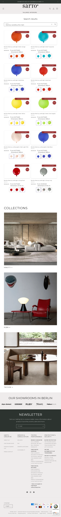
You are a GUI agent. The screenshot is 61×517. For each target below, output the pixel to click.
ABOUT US (6, 440)
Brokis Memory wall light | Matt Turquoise (42, 46)
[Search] (55, 24)
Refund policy (44, 511)
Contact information (32, 513)
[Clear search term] (51, 24)
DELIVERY (20, 440)
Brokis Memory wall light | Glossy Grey (41, 180)
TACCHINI (7, 387)
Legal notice (43, 513)
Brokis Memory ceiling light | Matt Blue (42, 147)
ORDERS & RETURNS (22, 446)
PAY (18, 443)
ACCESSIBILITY (21, 450)
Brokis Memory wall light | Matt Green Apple (43, 113)
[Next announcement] (58, 1)
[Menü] (58, 504)
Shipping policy (22, 513)
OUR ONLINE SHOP (9, 443)
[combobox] (30, 24)
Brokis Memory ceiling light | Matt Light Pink (16, 147)
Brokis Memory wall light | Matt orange (14, 46)
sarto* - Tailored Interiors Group (22, 511)
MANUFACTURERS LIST (9, 447)
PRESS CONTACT (8, 451)
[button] (3, 8)
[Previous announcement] (3, 1)
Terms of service (12, 513)
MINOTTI (7, 267)
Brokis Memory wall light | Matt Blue (14, 80)
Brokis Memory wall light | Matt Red (41, 80)
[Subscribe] (43, 426)
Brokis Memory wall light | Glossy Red (14, 180)
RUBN (6, 327)
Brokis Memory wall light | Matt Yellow (14, 113)
